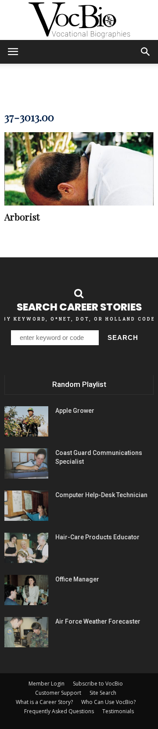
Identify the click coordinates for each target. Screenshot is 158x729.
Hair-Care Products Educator (97, 537)
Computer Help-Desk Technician (101, 494)
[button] (145, 52)
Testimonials (118, 711)
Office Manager (77, 579)
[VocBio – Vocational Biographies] (79, 20)
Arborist (22, 216)
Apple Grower (74, 410)
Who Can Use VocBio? (108, 702)
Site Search (103, 693)
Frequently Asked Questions (59, 711)
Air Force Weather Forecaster (97, 621)
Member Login (47, 683)
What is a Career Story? (44, 702)
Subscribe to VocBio (98, 683)
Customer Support (58, 693)
